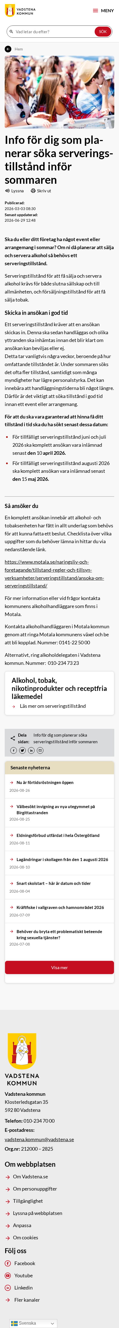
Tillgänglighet (28, 1201)
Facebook (24, 1263)
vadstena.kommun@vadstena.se (39, 1139)
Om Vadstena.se (30, 1176)
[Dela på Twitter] (22, 750)
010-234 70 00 (39, 1121)
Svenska (27, 1323)
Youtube (23, 1275)
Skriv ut (44, 190)
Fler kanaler (27, 1300)
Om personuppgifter (35, 1189)
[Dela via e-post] (40, 750)
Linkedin (23, 1287)
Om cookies (25, 1237)
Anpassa (22, 1225)
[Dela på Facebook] (13, 750)
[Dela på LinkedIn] (31, 750)
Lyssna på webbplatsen (37, 1213)
